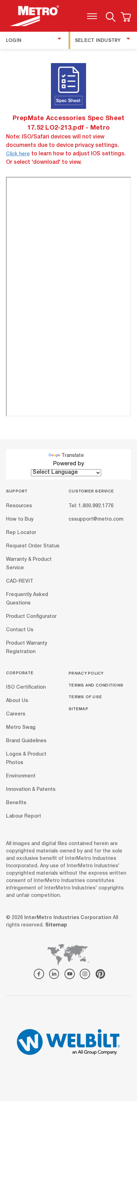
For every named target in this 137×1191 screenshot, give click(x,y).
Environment (20, 776)
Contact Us (19, 629)
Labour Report (23, 816)
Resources (19, 505)
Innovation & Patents (31, 789)
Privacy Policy (86, 673)
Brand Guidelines (26, 741)
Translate (72, 455)
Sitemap (78, 708)
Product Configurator (31, 616)
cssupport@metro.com (95, 519)
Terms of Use (85, 696)
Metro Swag (20, 727)
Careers (15, 714)
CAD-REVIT (19, 581)
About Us (17, 701)
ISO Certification (26, 687)
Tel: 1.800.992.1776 (90, 505)
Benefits (16, 803)
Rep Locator (21, 532)
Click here (18, 154)
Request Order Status (32, 546)
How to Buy (19, 519)
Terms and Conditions (95, 685)
